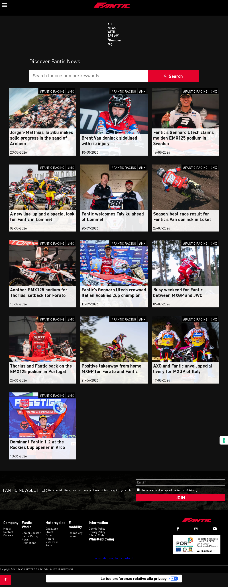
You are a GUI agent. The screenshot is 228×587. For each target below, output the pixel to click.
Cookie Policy (97, 528)
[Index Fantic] (112, 5)
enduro (49, 535)
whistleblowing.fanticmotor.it (114, 558)
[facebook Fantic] (178, 529)
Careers (8, 535)
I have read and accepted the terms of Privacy (169, 490)
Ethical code (96, 535)
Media (7, 528)
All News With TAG (113, 29)
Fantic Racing (30, 536)
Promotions (29, 542)
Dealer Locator (31, 532)
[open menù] (4, 4)
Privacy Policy (97, 532)
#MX (70, 91)
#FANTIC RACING (52, 91)
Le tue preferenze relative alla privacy (134, 578)
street (49, 532)
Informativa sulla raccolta (71, 578)
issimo (73, 536)
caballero (51, 528)
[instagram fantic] (195, 529)
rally (48, 545)
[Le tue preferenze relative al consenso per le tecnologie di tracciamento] (224, 440)
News (25, 539)
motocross (52, 542)
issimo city (75, 532)
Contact (8, 532)
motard (49, 538)
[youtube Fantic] (215, 529)
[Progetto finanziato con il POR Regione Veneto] (197, 544)
